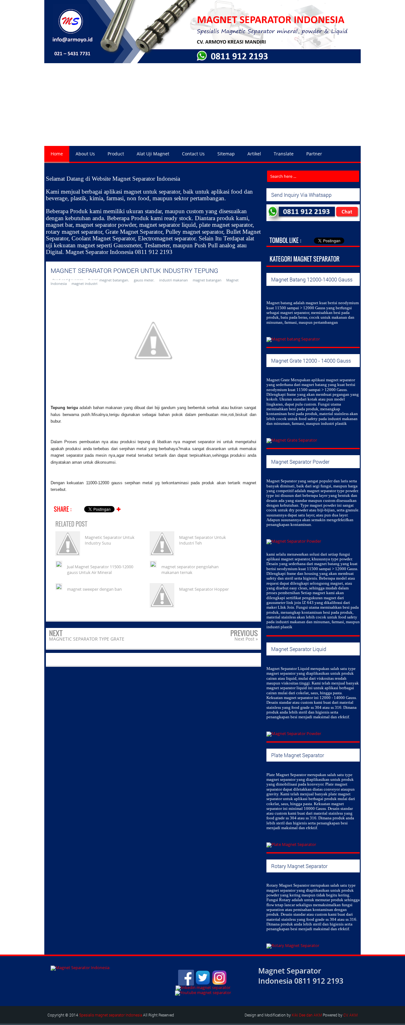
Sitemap (226, 154)
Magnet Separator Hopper (204, 589)
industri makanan (173, 280)
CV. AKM (350, 1014)
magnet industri (84, 283)
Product (116, 154)
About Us (85, 154)
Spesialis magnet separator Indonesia (110, 1014)
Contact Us (193, 154)
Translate (284, 154)
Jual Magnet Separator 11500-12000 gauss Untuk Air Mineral (100, 569)
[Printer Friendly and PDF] (247, 510)
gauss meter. (144, 280)
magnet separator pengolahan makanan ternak (190, 569)
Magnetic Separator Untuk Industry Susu (109, 540)
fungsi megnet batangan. (108, 280)
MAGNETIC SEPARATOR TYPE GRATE (86, 639)
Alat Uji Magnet (153, 154)
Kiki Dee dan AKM (307, 1014)
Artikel (254, 154)
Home (57, 154)
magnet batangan (207, 280)
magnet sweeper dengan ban (94, 589)
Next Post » (246, 639)
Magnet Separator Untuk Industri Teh (202, 540)
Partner (314, 154)
